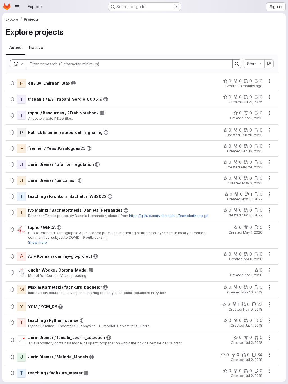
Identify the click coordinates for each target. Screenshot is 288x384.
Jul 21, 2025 (252, 102)
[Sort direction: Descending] (269, 63)
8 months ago (251, 86)
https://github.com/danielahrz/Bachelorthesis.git (168, 216)
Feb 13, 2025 (251, 151)
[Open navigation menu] (17, 6)
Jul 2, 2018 (253, 342)
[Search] (236, 63)
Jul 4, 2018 (253, 325)
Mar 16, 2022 (252, 215)
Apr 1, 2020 (253, 275)
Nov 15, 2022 (251, 199)
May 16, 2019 (251, 292)
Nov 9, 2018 (252, 309)
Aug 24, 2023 (251, 167)
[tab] (15, 47)
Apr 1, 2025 (253, 118)
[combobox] (254, 63)
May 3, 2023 (252, 183)
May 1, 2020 (252, 232)
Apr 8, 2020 (253, 259)
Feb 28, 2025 (251, 135)
